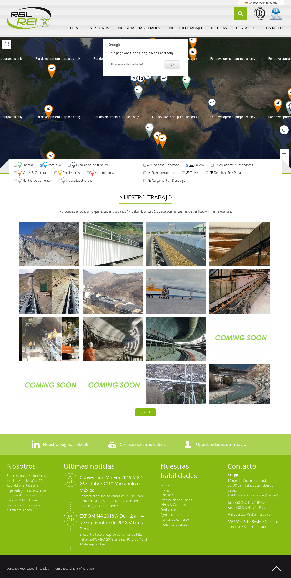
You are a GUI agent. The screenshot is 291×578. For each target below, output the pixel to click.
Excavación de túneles (92, 165)
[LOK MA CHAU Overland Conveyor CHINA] (176, 339)
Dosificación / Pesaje (228, 173)
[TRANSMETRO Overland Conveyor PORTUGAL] (113, 386)
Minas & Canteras (35, 173)
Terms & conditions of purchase (74, 568)
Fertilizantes (71, 173)
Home (75, 27)
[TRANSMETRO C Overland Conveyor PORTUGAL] (49, 386)
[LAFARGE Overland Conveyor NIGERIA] (176, 244)
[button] (50, 158)
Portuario (54, 165)
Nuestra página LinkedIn (66, 444)
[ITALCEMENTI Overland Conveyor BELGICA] (113, 244)
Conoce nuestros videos (143, 444)
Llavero (199, 165)
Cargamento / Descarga (168, 180)
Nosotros (99, 27)
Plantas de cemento (36, 180)
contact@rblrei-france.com (254, 514)
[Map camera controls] (284, 129)
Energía (27, 165)
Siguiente (145, 412)
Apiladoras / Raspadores (236, 165)
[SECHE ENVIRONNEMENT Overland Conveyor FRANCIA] (113, 291)
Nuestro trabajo (185, 27)
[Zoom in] (284, 153)
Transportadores (163, 173)
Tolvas (194, 173)
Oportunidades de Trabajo (221, 444)
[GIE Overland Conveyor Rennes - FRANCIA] (113, 339)
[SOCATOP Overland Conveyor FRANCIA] (239, 339)
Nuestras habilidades (139, 27)
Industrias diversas (79, 180)
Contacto (273, 27)
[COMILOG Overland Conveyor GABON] (176, 291)
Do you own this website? (127, 64)
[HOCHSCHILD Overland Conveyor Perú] (49, 244)
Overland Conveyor (165, 165)
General (166, 485)
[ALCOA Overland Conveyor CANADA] (239, 244)
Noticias (219, 27)
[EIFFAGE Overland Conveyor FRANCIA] (239, 386)
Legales (44, 568)
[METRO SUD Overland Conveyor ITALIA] (49, 339)
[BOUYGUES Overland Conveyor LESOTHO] (49, 291)
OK (172, 64)
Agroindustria (104, 173)
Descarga (245, 27)
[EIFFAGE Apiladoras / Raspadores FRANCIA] (176, 386)
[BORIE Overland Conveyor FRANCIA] (239, 291)
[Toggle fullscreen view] (6, 44)
